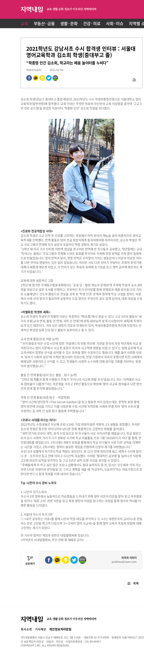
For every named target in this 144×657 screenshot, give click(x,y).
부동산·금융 (44, 23)
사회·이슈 (114, 23)
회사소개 (26, 629)
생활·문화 (68, 23)
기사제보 (40, 629)
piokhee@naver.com (124, 562)
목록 (136, 583)
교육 (24, 23)
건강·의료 (91, 23)
